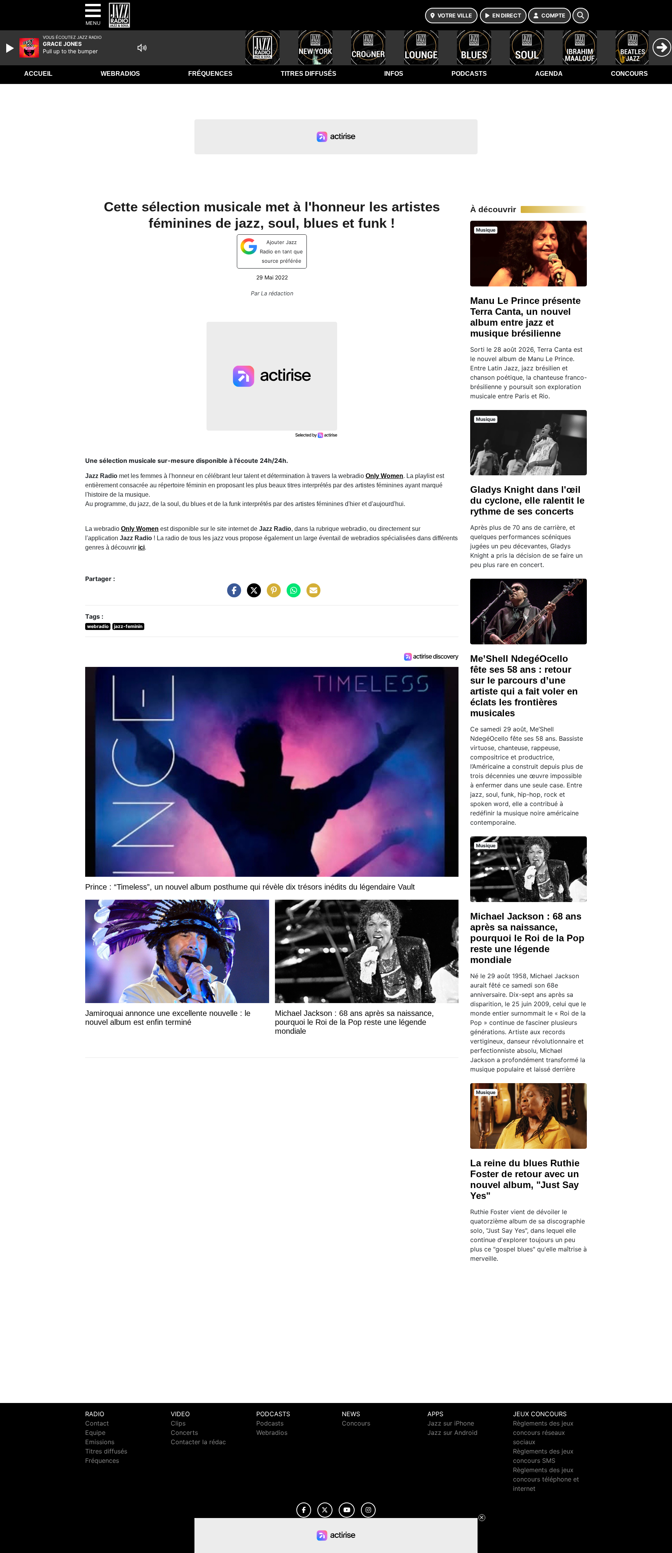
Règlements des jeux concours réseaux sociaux (543, 1432)
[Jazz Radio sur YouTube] (347, 1510)
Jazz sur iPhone (450, 1423)
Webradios (120, 73)
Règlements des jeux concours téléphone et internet (546, 1479)
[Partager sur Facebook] (232, 594)
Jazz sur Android (452, 1432)
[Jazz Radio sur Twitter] (324, 1510)
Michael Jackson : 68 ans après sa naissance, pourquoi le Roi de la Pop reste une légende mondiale (527, 938)
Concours (629, 73)
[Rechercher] (580, 15)
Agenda (549, 73)
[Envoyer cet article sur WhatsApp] (292, 594)
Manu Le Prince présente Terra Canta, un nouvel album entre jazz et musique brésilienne (525, 317)
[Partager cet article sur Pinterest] (272, 594)
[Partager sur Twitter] (252, 594)
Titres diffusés (308, 73)
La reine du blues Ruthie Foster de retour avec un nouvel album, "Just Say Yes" (524, 1179)
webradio (97, 626)
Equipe (95, 1432)
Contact (97, 1423)
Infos (393, 73)
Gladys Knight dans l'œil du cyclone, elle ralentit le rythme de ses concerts (527, 500)
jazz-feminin (128, 626)
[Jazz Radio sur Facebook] (303, 1510)
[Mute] (142, 48)
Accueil (38, 73)
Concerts (184, 1432)
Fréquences (210, 73)
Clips (178, 1423)
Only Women (384, 476)
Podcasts (469, 73)
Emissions (99, 1442)
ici (141, 547)
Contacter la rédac (198, 1442)
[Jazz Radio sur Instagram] (368, 1510)
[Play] (11, 48)
